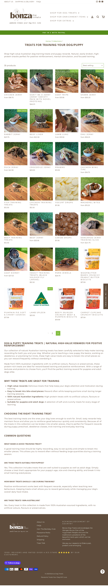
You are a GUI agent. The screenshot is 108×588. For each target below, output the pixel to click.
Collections (56, 41)
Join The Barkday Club (46, 529)
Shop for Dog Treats (64, 13)
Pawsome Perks (43, 533)
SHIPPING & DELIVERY (24, 2)
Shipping (40, 540)
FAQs (38, 2)
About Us (41, 522)
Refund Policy (42, 536)
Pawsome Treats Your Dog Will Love (54, 577)
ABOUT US (8, 2)
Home (48, 41)
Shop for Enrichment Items (68, 17)
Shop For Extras (61, 21)
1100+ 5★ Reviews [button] (106, 296)
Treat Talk (41, 543)
